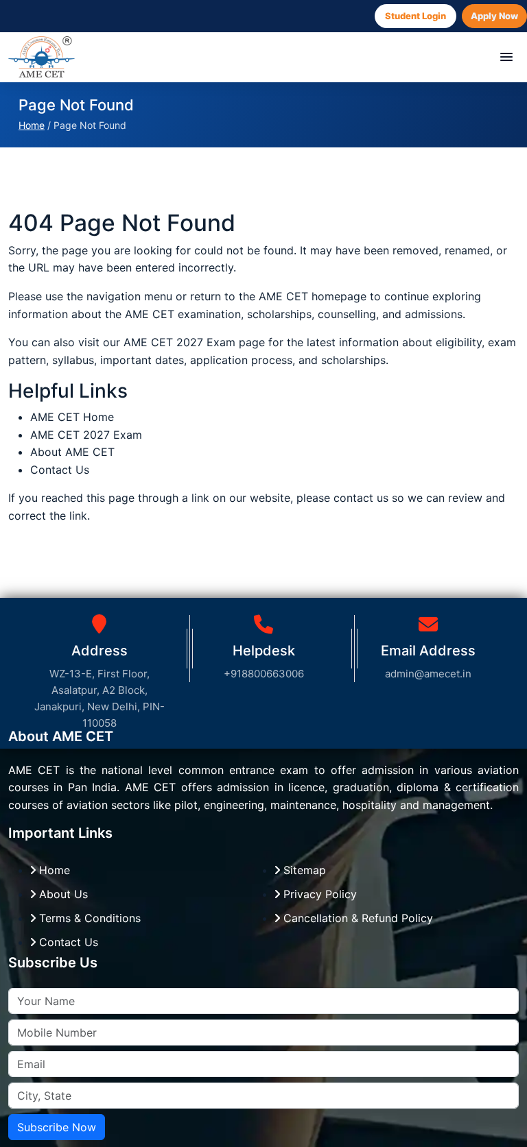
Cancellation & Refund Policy (356, 918)
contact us (360, 498)
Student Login (415, 15)
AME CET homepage (312, 296)
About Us (62, 894)
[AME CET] (41, 56)
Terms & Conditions (88, 918)
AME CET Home (72, 417)
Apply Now (494, 15)
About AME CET (72, 452)
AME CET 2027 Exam (181, 342)
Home (32, 125)
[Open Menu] (506, 57)
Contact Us (59, 469)
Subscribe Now (56, 1127)
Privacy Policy (318, 894)
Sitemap (303, 870)
